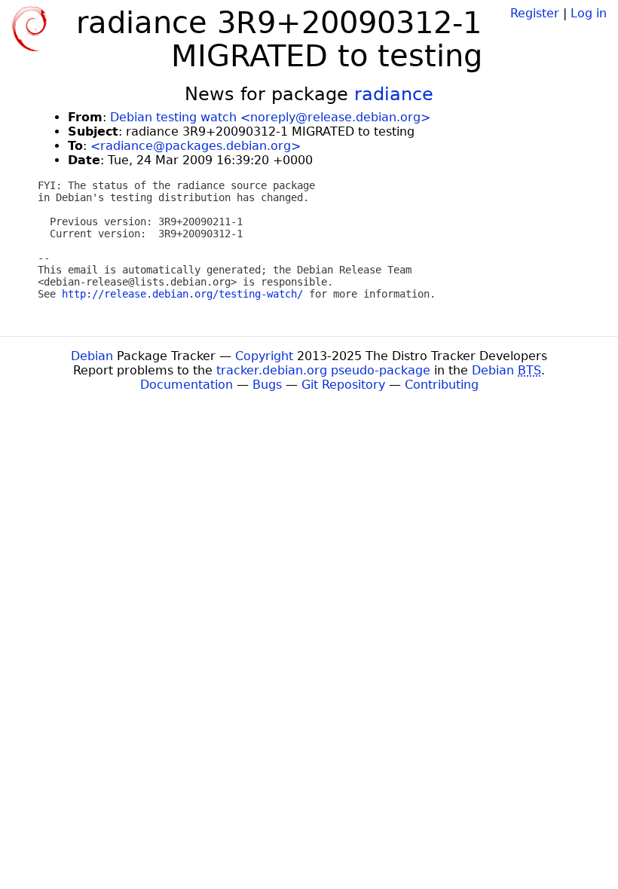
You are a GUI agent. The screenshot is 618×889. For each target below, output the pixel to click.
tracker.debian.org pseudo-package (323, 370)
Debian (92, 356)
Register (534, 13)
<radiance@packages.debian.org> (195, 146)
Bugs (267, 384)
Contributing (442, 384)
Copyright (264, 356)
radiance (393, 94)
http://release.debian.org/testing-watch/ (182, 294)
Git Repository (343, 384)
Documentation (186, 384)
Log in (589, 13)
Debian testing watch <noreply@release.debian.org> (270, 117)
